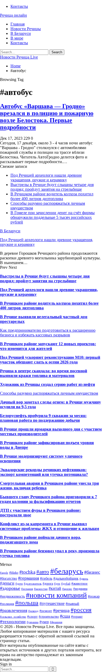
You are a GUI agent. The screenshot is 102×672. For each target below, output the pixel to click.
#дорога (48, 583)
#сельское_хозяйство (13, 616)
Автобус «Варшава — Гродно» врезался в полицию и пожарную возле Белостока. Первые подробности (46, 117)
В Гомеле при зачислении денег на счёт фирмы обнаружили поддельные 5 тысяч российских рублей (52, 217)
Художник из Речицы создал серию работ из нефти (47, 384)
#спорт (32, 616)
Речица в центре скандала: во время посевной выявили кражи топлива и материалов (43, 373)
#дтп (57, 583)
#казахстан (41, 588)
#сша (65, 616)
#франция (56, 622)
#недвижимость (12, 596)
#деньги (7, 583)
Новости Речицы (25, 29)
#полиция (7, 604)
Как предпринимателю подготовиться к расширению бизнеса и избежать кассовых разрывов (47, 332)
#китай (55, 588)
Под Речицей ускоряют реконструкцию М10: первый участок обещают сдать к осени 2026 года (50, 359)
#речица (61, 610)
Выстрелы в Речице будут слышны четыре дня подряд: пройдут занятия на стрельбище (52, 186)
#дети (19, 583)
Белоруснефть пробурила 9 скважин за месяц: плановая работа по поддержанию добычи (43, 418)
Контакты (19, 6)
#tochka (27, 572)
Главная (17, 24)
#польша (26, 602)
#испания (27, 588)
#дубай (65, 583)
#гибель (46, 578)
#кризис (67, 588)
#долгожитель (33, 583)
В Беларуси (20, 33)
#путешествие (52, 603)
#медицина (80, 589)
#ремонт (45, 611)
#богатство (8, 578)
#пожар (94, 596)
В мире (16, 38)
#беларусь (66, 571)
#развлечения (13, 610)
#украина (32, 622)
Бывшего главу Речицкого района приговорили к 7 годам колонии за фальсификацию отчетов (48, 499)
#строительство (49, 616)
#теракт (77, 616)
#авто (42, 572)
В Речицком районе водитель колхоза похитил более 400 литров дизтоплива (51, 196)
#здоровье (10, 588)
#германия (28, 578)
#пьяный (72, 604)
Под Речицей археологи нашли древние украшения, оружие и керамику (46, 177)
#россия (81, 609)
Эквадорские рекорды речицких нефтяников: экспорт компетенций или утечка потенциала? (44, 472)
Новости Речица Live (19, 57)
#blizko (13, 572)
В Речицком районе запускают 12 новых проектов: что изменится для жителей (48, 346)
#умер (44, 622)
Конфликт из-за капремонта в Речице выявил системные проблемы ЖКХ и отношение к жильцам (49, 526)
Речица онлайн (13, 15)
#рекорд (33, 611)
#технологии (13, 621)
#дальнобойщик (65, 578)
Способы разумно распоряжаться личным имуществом (49, 393)
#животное (79, 583)
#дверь (84, 578)
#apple (4, 572)
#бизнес (92, 572)
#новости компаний (56, 595)
